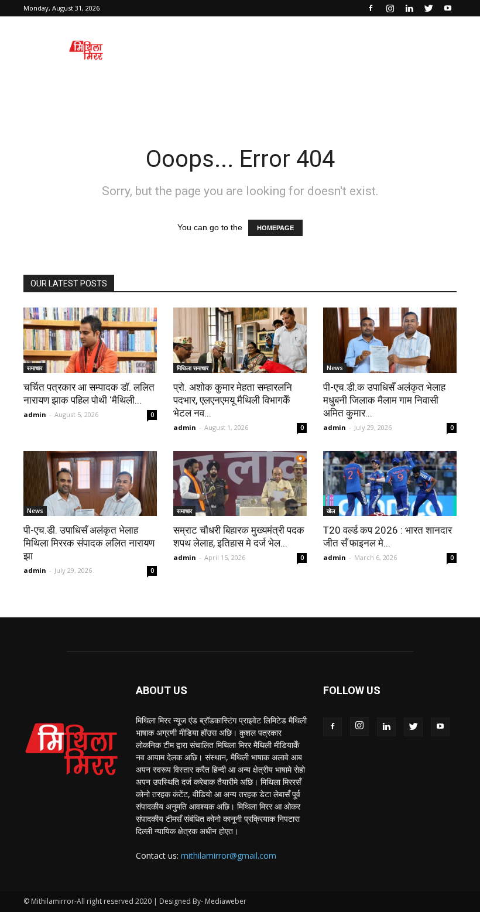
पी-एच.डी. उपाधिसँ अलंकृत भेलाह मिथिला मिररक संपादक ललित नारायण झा (89, 543)
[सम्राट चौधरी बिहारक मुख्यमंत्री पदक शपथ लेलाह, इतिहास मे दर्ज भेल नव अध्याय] (240, 484)
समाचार (34, 368)
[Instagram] (390, 8)
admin (34, 414)
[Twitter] (428, 8)
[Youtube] (448, 8)
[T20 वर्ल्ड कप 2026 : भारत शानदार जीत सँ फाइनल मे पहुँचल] (390, 484)
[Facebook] (370, 8)
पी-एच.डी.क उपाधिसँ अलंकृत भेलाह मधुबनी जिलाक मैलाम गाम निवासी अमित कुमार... (384, 400)
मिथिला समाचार (192, 368)
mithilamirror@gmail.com (228, 855)
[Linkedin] (409, 8)
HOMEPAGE (275, 227)
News (335, 368)
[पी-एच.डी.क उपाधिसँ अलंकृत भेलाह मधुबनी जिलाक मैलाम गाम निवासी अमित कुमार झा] (390, 340)
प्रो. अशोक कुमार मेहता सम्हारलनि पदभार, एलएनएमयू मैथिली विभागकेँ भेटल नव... (232, 400)
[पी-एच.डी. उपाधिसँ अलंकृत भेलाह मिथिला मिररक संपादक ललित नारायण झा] (90, 484)
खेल (331, 511)
